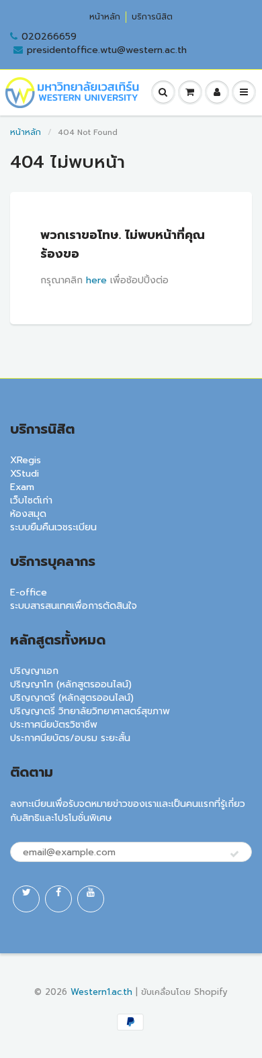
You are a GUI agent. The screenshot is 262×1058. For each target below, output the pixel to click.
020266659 (49, 37)
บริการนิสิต (152, 17)
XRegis (25, 460)
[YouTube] (90, 898)
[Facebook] (58, 898)
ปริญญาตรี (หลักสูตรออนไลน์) (72, 698)
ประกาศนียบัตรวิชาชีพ (53, 725)
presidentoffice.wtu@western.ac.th (107, 50)
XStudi (24, 474)
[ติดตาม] (234, 854)
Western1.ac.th (101, 991)
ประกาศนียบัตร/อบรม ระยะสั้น (70, 738)
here (96, 280)
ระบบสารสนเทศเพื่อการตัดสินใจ (73, 606)
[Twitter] (26, 898)
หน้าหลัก (104, 17)
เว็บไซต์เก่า (31, 500)
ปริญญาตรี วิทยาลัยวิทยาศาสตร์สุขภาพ (90, 711)
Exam (22, 487)
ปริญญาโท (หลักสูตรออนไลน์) (71, 684)
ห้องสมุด (28, 514)
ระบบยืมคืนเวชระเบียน (53, 527)
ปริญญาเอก (34, 671)
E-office (28, 592)
